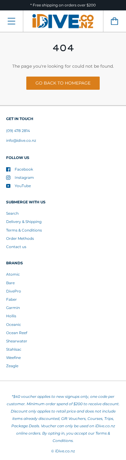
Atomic (13, 274)
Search (12, 213)
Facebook (24, 169)
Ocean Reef (16, 332)
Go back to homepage (63, 83)
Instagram (24, 177)
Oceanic (13, 324)
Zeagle (12, 366)
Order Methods (20, 238)
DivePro (13, 291)
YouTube (23, 185)
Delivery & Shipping (24, 221)
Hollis (11, 316)
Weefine (13, 357)
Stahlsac (13, 349)
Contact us (16, 246)
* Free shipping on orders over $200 (63, 5)
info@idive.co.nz (21, 140)
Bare (10, 283)
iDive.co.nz (65, 451)
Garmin (13, 307)
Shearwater (16, 341)
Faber (11, 299)
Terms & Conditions (24, 230)
